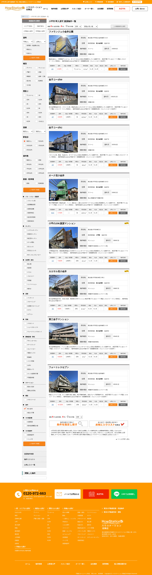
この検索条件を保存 (119, 26)
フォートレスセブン (59, 367)
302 (53, 357)
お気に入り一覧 (29, 465)
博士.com (93, 573)
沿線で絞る (40, 26)
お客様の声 (65, 9)
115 (53, 261)
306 (53, 404)
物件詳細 (123, 69)
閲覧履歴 (100, 2)
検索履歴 (111, 2)
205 (53, 165)
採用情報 (110, 9)
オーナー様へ (89, 9)
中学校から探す (40, 31)
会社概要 (100, 9)
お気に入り (113, 69)
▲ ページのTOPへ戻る (122, 439)
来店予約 (100, 494)
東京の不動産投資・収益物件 (114, 508)
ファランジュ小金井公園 (61, 31)
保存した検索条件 (124, 2)
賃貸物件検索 (29, 454)
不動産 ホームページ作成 (83, 573)
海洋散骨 (100, 573)
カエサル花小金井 (58, 271)
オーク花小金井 (56, 175)
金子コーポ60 (55, 79)
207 (53, 117)
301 (53, 309)
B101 (52, 213)
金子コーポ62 (55, 127)
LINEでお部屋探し (128, 494)
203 (52, 69)
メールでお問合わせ (71, 494)
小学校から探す (28, 31)
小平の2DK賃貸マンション (62, 223)
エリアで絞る (28, 26)
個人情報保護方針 (120, 564)
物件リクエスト (29, 459)
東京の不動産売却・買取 (112, 512)
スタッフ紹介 (76, 9)
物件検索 (54, 9)
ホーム (45, 9)
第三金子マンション (59, 319)
